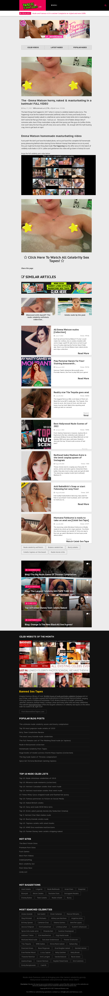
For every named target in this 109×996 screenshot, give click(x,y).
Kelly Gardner (60, 952)
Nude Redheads (53, 889)
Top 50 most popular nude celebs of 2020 (37, 728)
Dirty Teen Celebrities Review (31, 732)
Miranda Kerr (48, 931)
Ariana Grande (26, 914)
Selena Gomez (59, 923)
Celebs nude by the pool (74, 315)
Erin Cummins (78, 961)
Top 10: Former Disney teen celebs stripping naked (40, 831)
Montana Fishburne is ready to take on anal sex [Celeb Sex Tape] (71, 519)
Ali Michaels (41, 918)
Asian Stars (69, 889)
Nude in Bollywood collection (31, 745)
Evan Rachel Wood (28, 952)
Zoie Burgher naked (62, 948)
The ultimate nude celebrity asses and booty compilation (43, 724)
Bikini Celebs (38, 893)
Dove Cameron (56, 914)
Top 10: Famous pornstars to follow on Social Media (41, 799)
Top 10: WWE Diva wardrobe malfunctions (37, 827)
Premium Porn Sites (27, 847)
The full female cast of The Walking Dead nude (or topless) (45, 740)
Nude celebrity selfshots (33, 547)
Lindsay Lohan (61, 927)
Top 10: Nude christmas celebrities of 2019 (37, 778)
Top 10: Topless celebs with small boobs (36, 823)
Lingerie (39, 889)
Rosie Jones (75, 957)
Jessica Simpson (27, 927)
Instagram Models (71, 893)
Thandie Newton (28, 957)
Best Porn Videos (26, 856)
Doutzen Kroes (27, 948)
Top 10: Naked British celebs (31, 803)
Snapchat (81, 889)
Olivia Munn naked (57, 944)
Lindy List (23, 872)
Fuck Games (24, 851)
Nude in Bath (57, 898)
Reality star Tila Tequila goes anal (71, 392)
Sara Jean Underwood (50, 940)
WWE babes (40, 944)
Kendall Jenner (80, 948)
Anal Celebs (26, 889)
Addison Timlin (27, 935)
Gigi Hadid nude (62, 935)
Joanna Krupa (26, 961)
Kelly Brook (75, 952)
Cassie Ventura (42, 961)
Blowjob (24, 893)
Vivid (86, 415)
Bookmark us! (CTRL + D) (44, 108)
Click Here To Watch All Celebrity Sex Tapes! (58, 259)
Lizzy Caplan (45, 952)
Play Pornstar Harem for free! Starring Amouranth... (69, 362)
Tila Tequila (26, 944)
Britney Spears (27, 923)
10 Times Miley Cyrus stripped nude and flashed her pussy (44, 795)
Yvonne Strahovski (71, 940)
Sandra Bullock (60, 957)
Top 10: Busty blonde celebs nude (33, 819)
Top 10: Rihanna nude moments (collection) (37, 782)
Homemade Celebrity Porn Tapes (33, 749)
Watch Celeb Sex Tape (77, 541)
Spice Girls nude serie (30, 931)
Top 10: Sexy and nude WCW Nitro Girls (36, 807)
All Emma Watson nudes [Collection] (66, 330)
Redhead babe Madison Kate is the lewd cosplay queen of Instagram (70, 457)
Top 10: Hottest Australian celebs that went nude (40, 790)
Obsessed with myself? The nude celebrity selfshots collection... (38, 317)
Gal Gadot (41, 914)
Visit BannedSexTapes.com (32, 712)
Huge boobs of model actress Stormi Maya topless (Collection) (46, 753)
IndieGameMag (25, 860)
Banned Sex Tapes (31, 691)
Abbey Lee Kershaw (58, 918)
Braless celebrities (55, 547)
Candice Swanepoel (66, 931)
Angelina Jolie (77, 918)
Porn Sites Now (25, 868)
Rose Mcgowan (44, 948)
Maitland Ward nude (29, 940)
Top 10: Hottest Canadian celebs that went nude (40, 786)
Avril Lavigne (45, 957)
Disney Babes (26, 898)
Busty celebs (73, 547)
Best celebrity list (27, 864)
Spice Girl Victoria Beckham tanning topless (37, 761)
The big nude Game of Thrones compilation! (38, 757)
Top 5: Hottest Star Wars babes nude (35, 815)
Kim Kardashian (45, 927)
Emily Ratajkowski (28, 965)
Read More (83, 353)
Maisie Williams (73, 914)
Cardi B (43, 965)
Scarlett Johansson (79, 927)
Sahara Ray (73, 944)
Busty (69, 898)
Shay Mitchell (26, 918)
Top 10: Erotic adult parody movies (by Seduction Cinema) (43, 811)
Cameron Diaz (43, 923)
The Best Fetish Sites (28, 843)
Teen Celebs (42, 898)
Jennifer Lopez (76, 923)
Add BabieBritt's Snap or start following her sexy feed (69, 487)
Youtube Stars (53, 893)
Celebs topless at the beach (34, 552)
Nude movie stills (58, 552)
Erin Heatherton (44, 935)
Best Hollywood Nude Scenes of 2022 (70, 425)
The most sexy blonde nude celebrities (36, 736)
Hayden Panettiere (60, 961)
